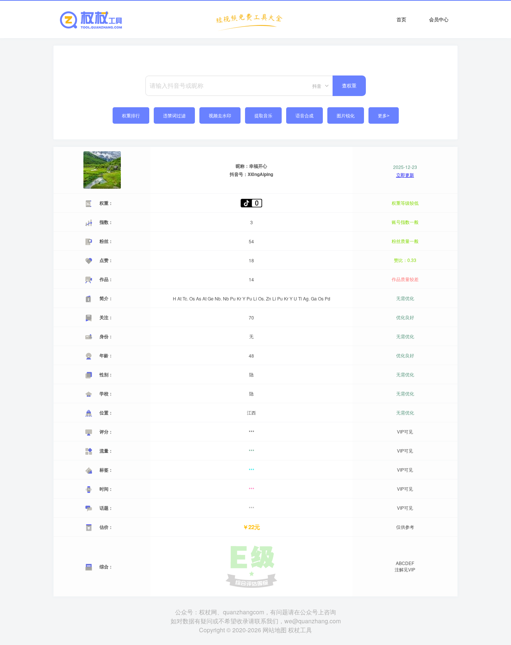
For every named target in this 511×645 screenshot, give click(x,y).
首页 (401, 19)
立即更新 (405, 175)
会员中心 (439, 19)
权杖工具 (300, 630)
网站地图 (275, 630)
